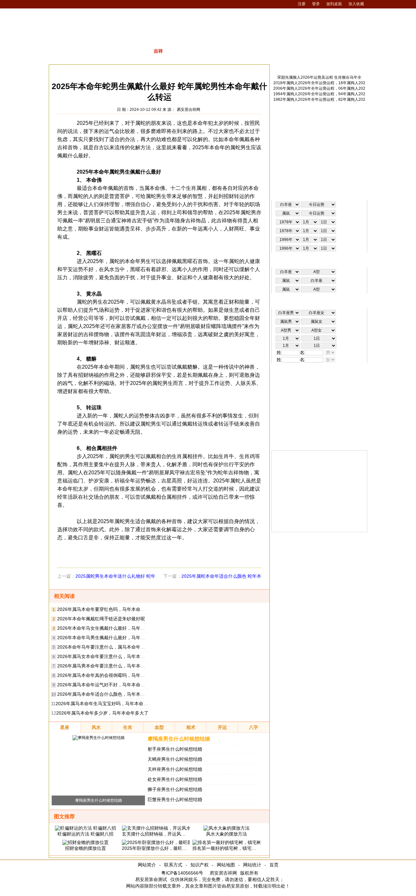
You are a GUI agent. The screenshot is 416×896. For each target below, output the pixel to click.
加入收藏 (356, 4)
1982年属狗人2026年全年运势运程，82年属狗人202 (319, 99)
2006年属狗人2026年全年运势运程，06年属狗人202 (319, 88)
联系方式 (173, 864)
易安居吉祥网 (188, 109)
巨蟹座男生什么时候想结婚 (175, 799)
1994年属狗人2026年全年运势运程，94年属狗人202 (319, 94)
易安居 (81, 69)
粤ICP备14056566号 (182, 873)
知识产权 (199, 864)
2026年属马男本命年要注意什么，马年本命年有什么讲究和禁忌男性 (126, 665)
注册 (302, 4)
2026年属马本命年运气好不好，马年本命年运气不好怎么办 (117, 684)
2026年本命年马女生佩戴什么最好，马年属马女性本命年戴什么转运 (126, 628)
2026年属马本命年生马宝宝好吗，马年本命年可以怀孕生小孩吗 (120, 703)
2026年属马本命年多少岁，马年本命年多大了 (102, 713)
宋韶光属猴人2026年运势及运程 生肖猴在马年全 (319, 77)
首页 (274, 864)
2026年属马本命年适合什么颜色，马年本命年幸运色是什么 (117, 694)
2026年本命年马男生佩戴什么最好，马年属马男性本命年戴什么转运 (126, 637)
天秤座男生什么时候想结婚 (175, 769)
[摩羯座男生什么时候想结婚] (98, 737)
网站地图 (226, 864)
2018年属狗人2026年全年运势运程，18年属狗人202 (319, 83)
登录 (316, 4)
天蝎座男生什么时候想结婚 (175, 759)
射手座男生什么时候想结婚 (175, 749)
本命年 (148, 69)
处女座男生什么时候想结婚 (175, 779)
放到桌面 (334, 4)
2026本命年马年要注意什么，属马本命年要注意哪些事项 (114, 647)
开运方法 (124, 69)
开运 (101, 69)
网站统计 (252, 864)
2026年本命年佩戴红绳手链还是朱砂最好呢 (101, 618)
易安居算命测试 (151, 879)
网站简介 (147, 864)
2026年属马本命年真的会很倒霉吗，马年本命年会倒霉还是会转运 (123, 675)
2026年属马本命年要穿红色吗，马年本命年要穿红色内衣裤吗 (119, 609)
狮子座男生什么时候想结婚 (175, 789)
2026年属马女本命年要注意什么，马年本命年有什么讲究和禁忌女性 (126, 656)
